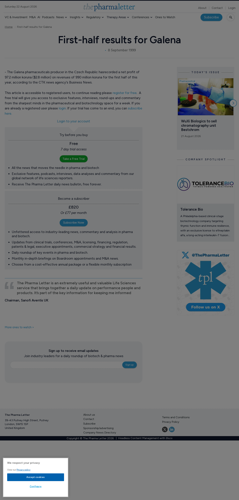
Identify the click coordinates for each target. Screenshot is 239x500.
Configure (36, 486)
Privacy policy (23, 469)
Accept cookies (35, 477)
